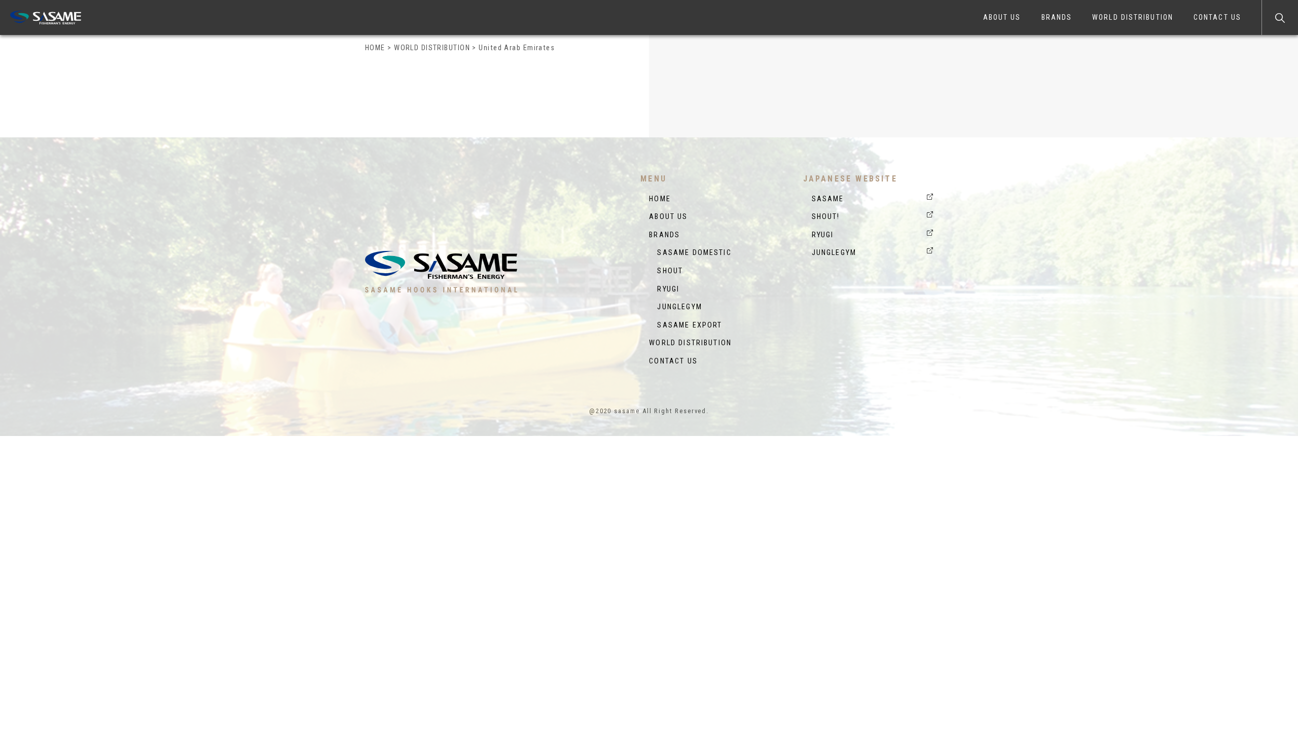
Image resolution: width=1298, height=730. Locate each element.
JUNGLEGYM (675, 307)
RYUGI (664, 289)
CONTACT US (1217, 17)
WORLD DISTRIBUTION (1132, 17)
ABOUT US (1002, 17)
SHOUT (666, 271)
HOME (660, 199)
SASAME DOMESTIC (690, 252)
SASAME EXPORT (685, 325)
